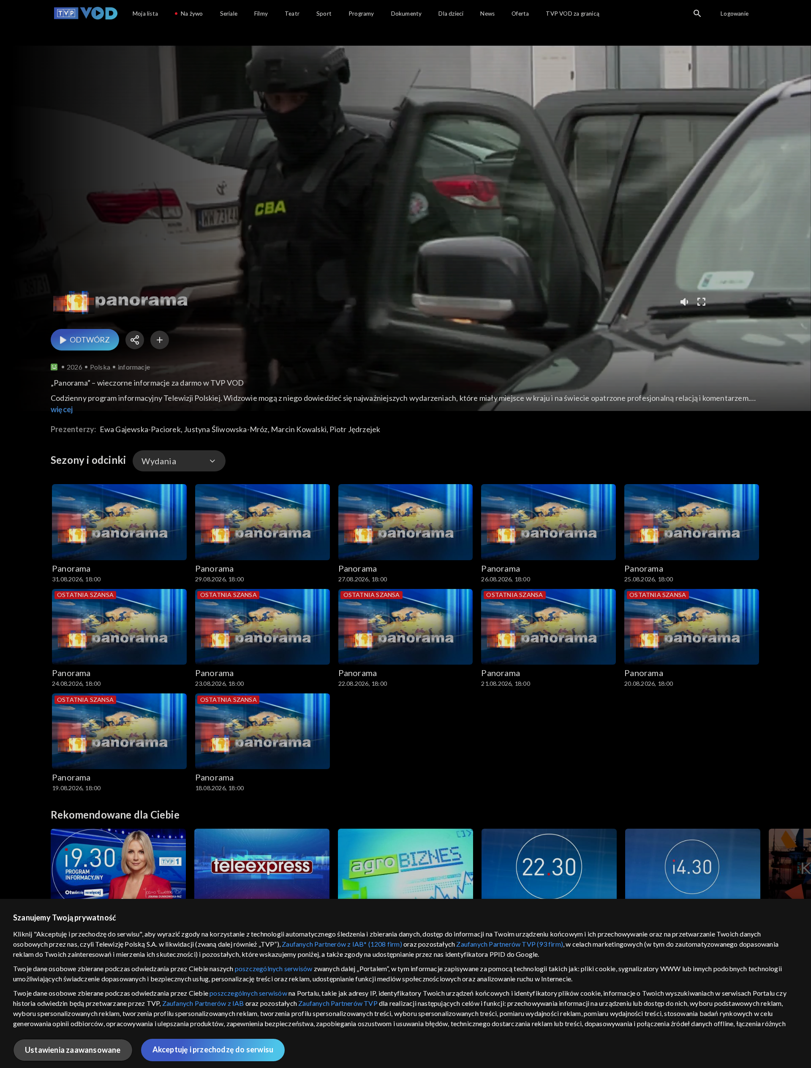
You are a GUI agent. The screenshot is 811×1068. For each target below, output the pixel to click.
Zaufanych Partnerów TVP (338, 1003)
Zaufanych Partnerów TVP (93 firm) (509, 944)
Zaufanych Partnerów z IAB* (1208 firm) (342, 944)
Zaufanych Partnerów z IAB (203, 1003)
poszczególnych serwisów (274, 968)
